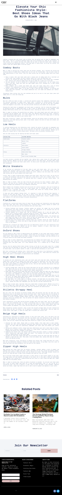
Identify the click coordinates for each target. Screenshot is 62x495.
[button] (56, 2)
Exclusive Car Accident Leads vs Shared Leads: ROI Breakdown (15, 415)
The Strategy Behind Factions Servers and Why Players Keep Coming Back (43, 415)
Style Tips (26, 473)
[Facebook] (54, 491)
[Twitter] (58, 491)
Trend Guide (27, 476)
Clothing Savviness (29, 468)
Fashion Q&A (27, 471)
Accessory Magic (28, 465)
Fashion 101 (27, 462)
